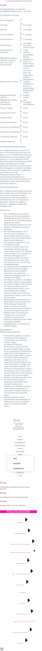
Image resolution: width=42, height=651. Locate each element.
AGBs (15, 511)
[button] (34, 5)
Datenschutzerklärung (24, 511)
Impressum (10, 511)
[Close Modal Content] (2, 649)
